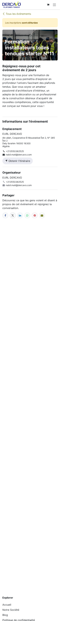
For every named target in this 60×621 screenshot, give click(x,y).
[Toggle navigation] (54, 4)
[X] (13, 215)
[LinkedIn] (20, 215)
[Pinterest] (35, 215)
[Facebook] (5, 215)
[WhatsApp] (27, 215)
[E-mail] (42, 215)
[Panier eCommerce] (48, 4)
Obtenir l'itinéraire (19, 161)
